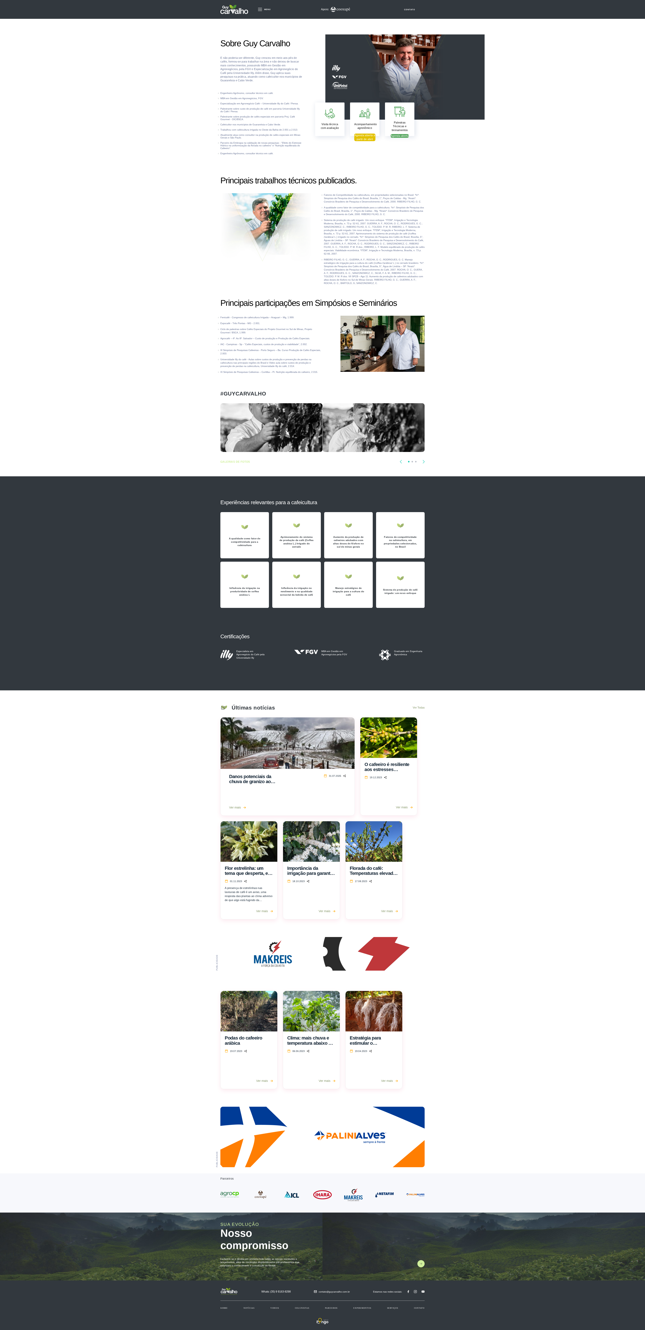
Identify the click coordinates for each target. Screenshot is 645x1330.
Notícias (249, 1308)
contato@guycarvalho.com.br (334, 1291)
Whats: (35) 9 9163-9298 (276, 1291)
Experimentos (362, 1308)
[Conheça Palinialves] (322, 1137)
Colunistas (302, 1308)
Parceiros (331, 1308)
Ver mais (235, 807)
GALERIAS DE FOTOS (235, 461)
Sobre (224, 1308)
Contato (419, 1308)
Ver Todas (419, 707)
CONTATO (409, 10)
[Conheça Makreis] (322, 954)
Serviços (392, 1308)
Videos (274, 1308)
